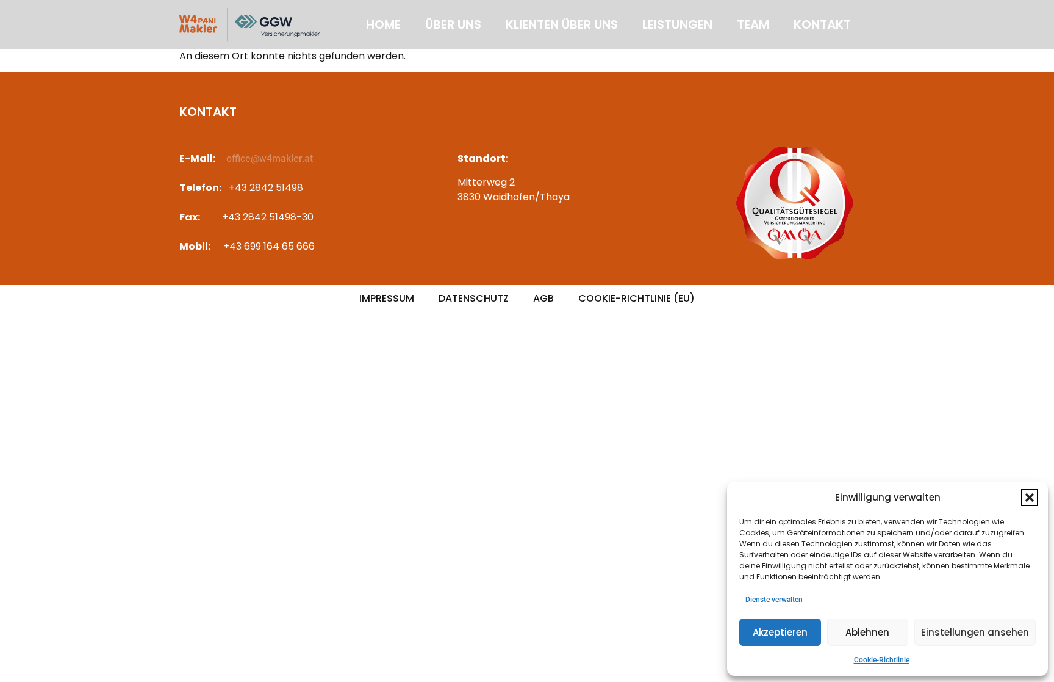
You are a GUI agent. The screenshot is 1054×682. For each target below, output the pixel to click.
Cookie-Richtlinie (881, 660)
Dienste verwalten (774, 599)
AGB (543, 298)
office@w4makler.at (269, 158)
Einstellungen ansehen (975, 632)
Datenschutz (474, 298)
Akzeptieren (780, 632)
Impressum (386, 298)
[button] (1030, 498)
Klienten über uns (562, 24)
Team (753, 24)
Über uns (453, 24)
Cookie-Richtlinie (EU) (636, 298)
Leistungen (677, 24)
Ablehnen (867, 632)
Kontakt (822, 24)
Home (383, 24)
